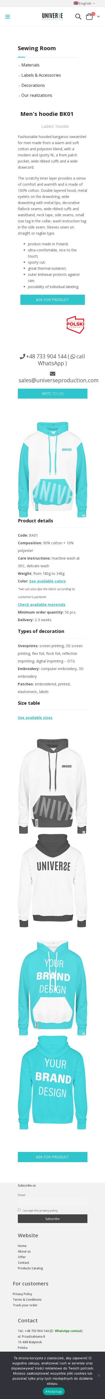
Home (22, 1246)
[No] (98, 1375)
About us (24, 1251)
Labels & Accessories (41, 75)
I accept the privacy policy (40, 1210)
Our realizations (36, 95)
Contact (23, 1262)
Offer (22, 1257)
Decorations (33, 85)
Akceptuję (53, 1391)
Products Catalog (30, 1268)
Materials (30, 65)
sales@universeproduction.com (58, 380)
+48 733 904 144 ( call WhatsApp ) (55, 360)
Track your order (25, 1305)
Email (21, 1195)
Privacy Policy (22, 1294)
